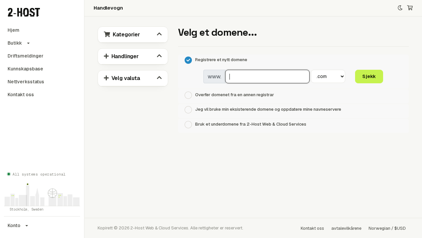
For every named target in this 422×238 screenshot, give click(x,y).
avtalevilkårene (346, 228)
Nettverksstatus (26, 82)
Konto (14, 225)
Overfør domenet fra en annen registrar (234, 95)
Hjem (13, 30)
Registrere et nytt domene (221, 60)
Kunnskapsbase (25, 69)
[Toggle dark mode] (400, 8)
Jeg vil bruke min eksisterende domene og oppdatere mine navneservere (268, 109)
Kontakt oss (21, 95)
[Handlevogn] (410, 8)
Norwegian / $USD (387, 228)
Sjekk (369, 76)
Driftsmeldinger (26, 56)
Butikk (15, 43)
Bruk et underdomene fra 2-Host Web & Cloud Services (250, 124)
